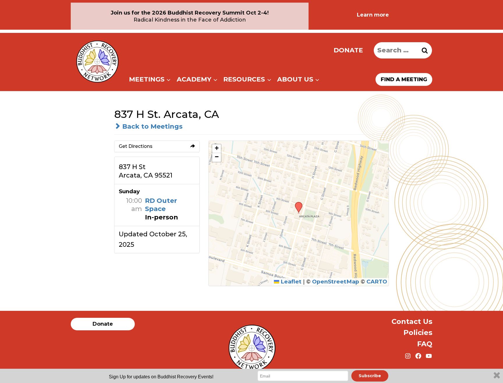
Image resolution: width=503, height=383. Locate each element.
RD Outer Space (161, 205)
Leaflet (290, 281)
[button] (296, 203)
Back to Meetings (152, 126)
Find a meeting (404, 79)
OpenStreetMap (335, 281)
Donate (348, 50)
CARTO (376, 281)
